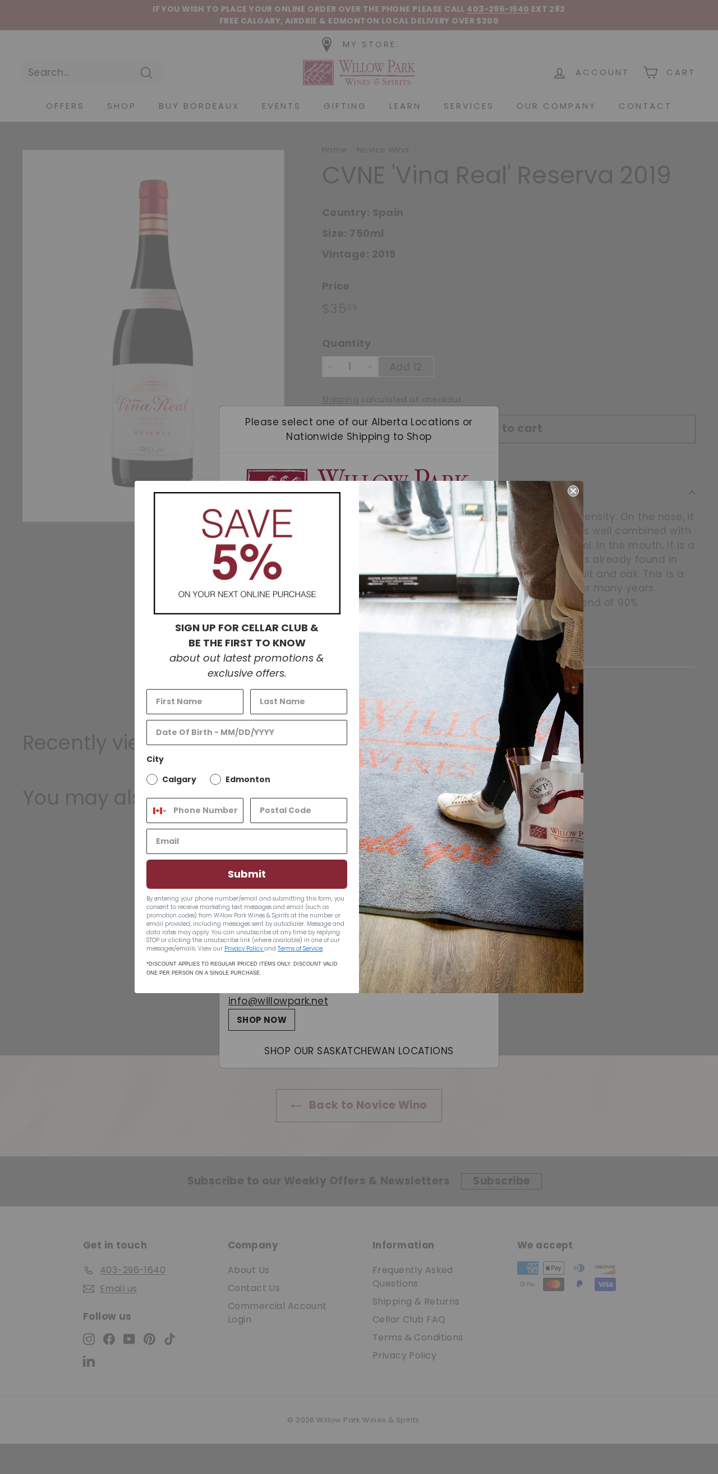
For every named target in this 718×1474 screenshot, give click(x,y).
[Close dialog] (573, 491)
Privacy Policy (244, 948)
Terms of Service (300, 948)
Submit (247, 874)
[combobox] (157, 810)
